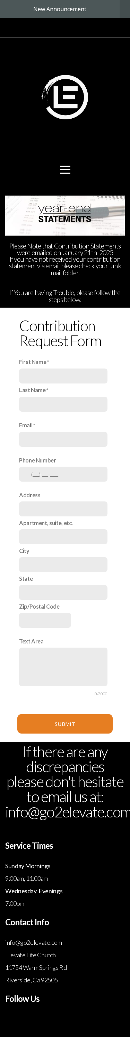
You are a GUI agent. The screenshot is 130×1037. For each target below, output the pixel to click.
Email (25, 425)
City (24, 550)
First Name (32, 361)
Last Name (32, 390)
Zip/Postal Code (39, 606)
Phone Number (37, 460)
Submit (65, 723)
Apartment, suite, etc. (46, 523)
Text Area (31, 641)
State (26, 578)
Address (29, 495)
